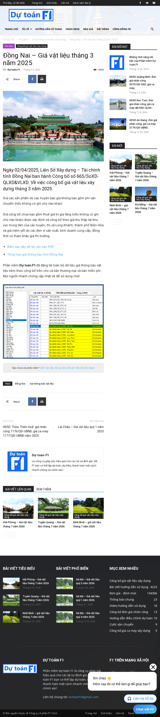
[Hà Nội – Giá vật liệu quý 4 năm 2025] (64, 617)
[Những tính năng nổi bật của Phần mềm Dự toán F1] (118, 62)
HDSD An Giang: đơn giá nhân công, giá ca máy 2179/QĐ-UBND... (143, 124)
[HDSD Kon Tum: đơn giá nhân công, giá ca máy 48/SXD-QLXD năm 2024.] (118, 104)
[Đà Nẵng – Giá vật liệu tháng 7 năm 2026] (146, 194)
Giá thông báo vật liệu (42, 383)
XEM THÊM (43, 489)
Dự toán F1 (14, 69)
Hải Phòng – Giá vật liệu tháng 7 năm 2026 (119, 176)
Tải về (25, 29)
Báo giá (88, 29)
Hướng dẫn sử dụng (48, 29)
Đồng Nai (20, 383)
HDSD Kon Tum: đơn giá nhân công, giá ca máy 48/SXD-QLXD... (141, 104)
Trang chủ (37, 2)
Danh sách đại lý (82, 2)
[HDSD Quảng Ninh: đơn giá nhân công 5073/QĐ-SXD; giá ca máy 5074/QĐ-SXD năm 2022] (118, 81)
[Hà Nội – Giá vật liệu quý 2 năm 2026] (64, 583)
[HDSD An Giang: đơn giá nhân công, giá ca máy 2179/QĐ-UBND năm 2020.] (118, 124)
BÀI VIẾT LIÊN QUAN (18, 489)
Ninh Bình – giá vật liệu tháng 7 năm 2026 (119, 209)
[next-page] (12, 534)
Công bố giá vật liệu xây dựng (49, 39)
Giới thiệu (51, 2)
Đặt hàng (103, 29)
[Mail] (147, 3)
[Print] (42, 79)
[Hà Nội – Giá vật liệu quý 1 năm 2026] (64, 600)
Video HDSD (73, 29)
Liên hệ (65, 2)
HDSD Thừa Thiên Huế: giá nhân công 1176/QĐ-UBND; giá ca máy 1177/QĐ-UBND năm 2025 (25, 431)
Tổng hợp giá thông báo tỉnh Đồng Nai (35, 254)
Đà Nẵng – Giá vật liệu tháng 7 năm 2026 (146, 208)
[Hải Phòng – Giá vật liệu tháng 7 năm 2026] (18, 508)
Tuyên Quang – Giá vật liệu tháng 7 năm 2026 (145, 176)
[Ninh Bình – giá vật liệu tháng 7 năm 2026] (88, 508)
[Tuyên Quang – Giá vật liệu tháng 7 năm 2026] (53, 508)
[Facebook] (140, 3)
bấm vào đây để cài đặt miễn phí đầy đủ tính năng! (67, 367)
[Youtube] (154, 3)
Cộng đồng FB (122, 29)
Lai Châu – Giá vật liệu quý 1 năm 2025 (81, 429)
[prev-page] (5, 534)
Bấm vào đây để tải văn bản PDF (30, 247)
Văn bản (23, 39)
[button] (152, 29)
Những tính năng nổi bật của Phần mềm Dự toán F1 (142, 61)
